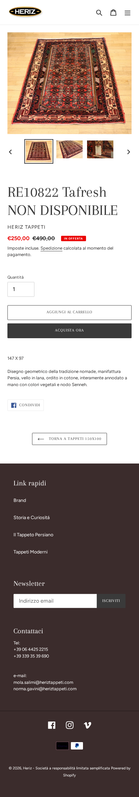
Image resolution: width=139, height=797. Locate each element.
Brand (19, 500)
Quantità (15, 277)
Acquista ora (69, 330)
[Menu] (127, 12)
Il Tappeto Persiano (33, 535)
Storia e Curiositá (31, 517)
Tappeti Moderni (30, 552)
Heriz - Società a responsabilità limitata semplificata (66, 768)
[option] (39, 151)
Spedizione (51, 248)
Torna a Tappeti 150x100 (74, 439)
